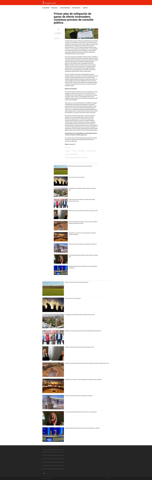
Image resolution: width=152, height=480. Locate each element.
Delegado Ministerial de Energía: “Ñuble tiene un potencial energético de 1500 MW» (82, 428)
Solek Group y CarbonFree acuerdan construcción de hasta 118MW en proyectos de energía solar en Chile (87, 363)
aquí (86, 134)
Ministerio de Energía (90, 151)
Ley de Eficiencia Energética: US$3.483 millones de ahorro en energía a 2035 (81, 412)
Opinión (85, 8)
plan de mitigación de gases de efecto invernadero (76, 157)
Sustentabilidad (65, 8)
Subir (109, 478)
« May (44, 473)
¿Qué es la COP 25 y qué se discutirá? (76, 177)
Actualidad (45, 8)
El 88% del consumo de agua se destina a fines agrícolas (80, 166)
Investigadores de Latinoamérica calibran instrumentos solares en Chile (80, 314)
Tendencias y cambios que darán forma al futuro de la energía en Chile (83, 210)
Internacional (76, 8)
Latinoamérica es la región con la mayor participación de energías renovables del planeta (83, 379)
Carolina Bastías (58, 33)
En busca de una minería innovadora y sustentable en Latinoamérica (82, 244)
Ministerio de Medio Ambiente (72, 154)
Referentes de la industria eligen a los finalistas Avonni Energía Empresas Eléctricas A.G (83, 330)
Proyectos (54, 8)
